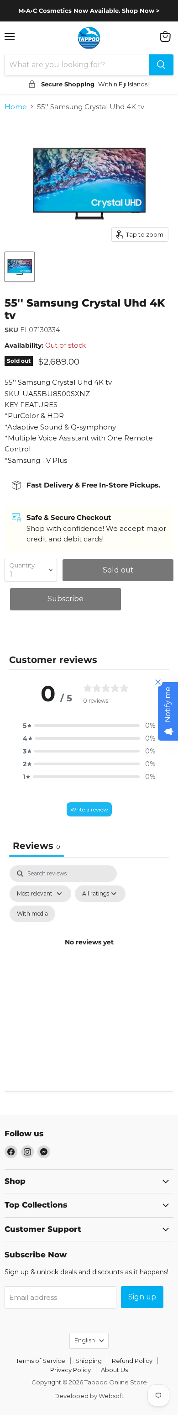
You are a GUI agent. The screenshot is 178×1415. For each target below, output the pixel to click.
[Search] (161, 64)
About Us (114, 1369)
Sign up (142, 1297)
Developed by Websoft (89, 1395)
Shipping (88, 1360)
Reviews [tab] (36, 845)
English (84, 1340)
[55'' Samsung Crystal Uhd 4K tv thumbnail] (19, 266)
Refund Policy (132, 1360)
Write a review (89, 809)
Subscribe (65, 598)
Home (16, 107)
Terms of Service (40, 1360)
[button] (89, 725)
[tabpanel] (89, 952)
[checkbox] (32, 914)
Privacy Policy (70, 1369)
